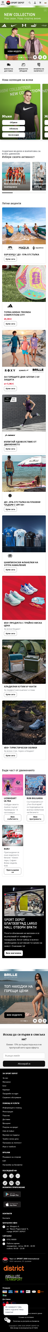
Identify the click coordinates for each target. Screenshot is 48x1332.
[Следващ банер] (45, 57)
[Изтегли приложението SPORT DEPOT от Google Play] (12, 1194)
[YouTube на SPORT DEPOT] (17, 1175)
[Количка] (40, 2)
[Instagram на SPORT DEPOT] (5, 1175)
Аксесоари (15, 135)
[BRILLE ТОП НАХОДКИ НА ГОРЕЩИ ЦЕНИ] (24, 996)
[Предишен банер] (40, 57)
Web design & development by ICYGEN (24, 1328)
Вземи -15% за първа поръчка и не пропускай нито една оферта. (24, 1041)
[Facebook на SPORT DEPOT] (11, 1175)
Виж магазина (13, 953)
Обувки (16, 123)
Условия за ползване (26, 1317)
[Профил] (35, 2)
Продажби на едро (10, 1094)
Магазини (7, 1082)
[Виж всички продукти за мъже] (20, 112)
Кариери (6, 1090)
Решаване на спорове (12, 1157)
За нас (5, 1078)
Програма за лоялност (12, 1143)
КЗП (4, 1161)
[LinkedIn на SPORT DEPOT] (17, 1183)
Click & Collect (8, 1131)
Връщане (6, 1123)
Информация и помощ (12, 1108)
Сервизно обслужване (12, 1097)
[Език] (45, 2)
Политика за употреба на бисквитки (26, 1321)
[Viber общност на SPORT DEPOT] (11, 1183)
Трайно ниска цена (11, 1139)
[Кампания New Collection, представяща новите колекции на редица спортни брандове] (24, 32)
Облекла (15, 129)
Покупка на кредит (10, 1127)
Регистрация (8, 1112)
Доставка (6, 1119)
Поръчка (6, 1115)
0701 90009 (11, 1239)
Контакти (6, 1218)
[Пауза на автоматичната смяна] (35, 57)
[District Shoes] (14, 1268)
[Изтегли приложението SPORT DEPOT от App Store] (12, 1204)
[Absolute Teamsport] (14, 1278)
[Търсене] (29, 2)
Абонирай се (24, 1063)
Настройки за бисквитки (12, 1165)
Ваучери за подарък (11, 1135)
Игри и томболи (9, 1147)
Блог (4, 1086)
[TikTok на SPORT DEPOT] (5, 1183)
